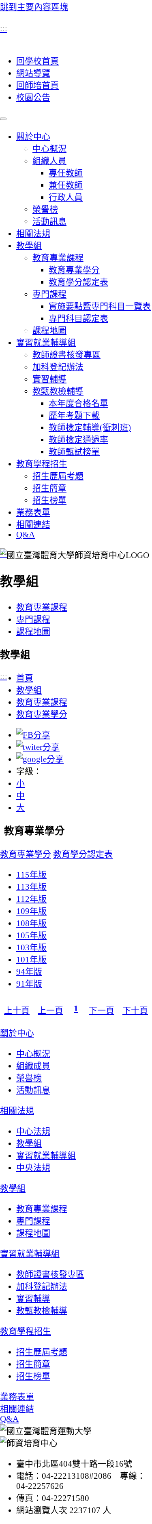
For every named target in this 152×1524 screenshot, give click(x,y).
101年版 (31, 959)
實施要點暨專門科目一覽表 (100, 306)
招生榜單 (49, 500)
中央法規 (33, 1167)
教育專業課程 (57, 258)
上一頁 (50, 1010)
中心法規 (33, 1131)
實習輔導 (49, 379)
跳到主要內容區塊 (34, 7)
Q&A (25, 534)
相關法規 (33, 233)
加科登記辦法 (57, 367)
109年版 (31, 911)
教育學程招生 (41, 464)
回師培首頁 (37, 85)
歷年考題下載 (74, 415)
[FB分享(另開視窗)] (33, 735)
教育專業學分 (74, 270)
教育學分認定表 (78, 282)
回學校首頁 (37, 61)
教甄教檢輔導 (57, 391)
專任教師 (66, 173)
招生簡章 (49, 488)
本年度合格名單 (78, 403)
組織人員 (49, 161)
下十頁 (135, 1010)
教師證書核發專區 (66, 355)
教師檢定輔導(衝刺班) (90, 427)
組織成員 (33, 1066)
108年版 (31, 923)
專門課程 (49, 294)
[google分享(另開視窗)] (40, 759)
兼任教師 (66, 185)
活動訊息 (49, 221)
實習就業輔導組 (46, 342)
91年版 (29, 984)
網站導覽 (33, 73)
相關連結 (33, 524)
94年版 (29, 972)
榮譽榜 (45, 209)
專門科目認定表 (78, 318)
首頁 (24, 678)
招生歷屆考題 (57, 476)
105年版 (31, 935)
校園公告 (33, 97)
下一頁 (101, 1010)
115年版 (31, 875)
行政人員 (66, 197)
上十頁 (17, 1010)
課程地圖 (49, 330)
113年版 (31, 887)
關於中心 (33, 136)
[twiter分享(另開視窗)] (38, 747)
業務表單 (33, 512)
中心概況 (49, 149)
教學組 (29, 245)
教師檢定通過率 (78, 439)
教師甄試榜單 (74, 452)
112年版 (31, 899)
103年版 (31, 947)
